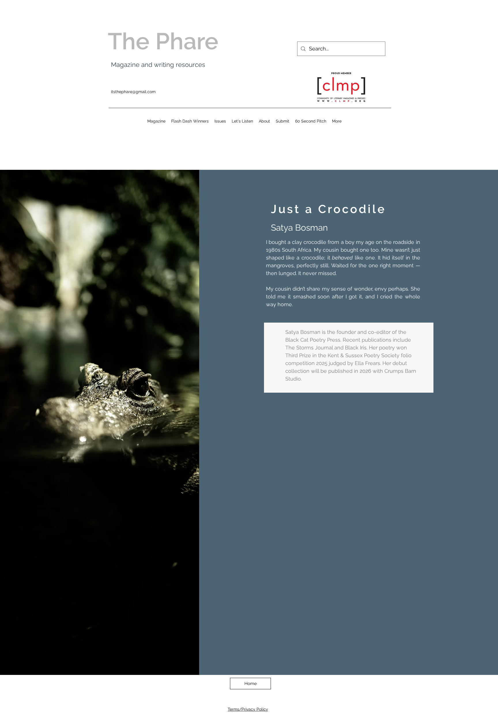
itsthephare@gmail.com (133, 91)
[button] (220, 121)
